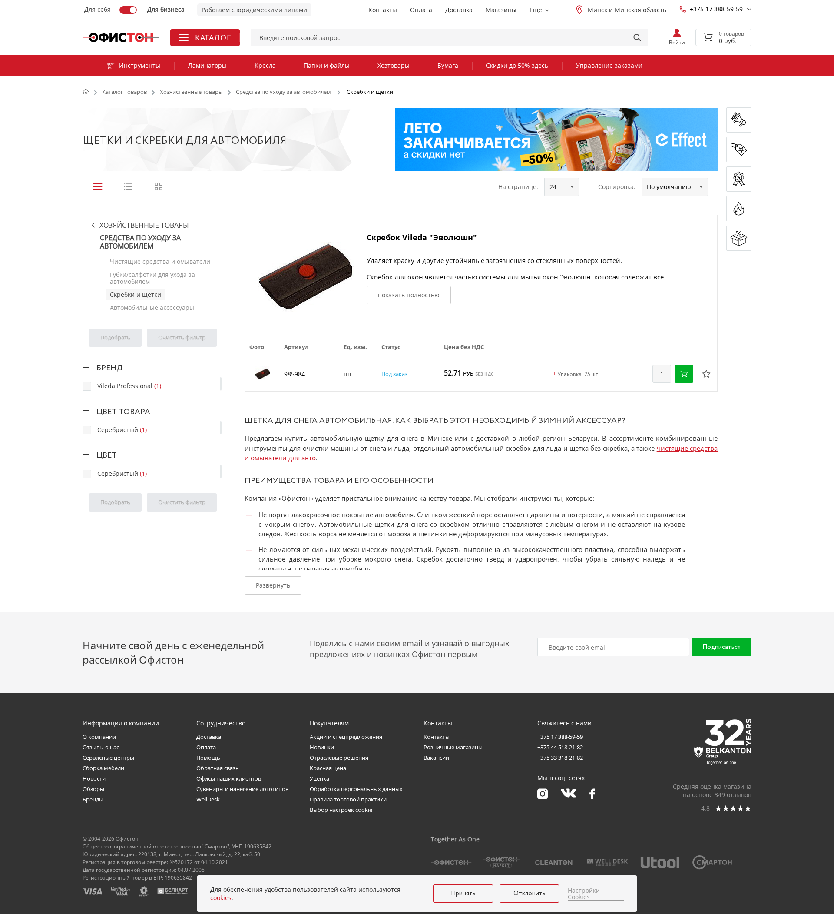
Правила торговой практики (348, 799)
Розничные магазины (453, 747)
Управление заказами (609, 65)
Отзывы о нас (101, 747)
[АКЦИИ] (738, 179)
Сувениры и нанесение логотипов (242, 789)
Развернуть (273, 585)
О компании (99, 737)
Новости (94, 778)
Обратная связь (217, 768)
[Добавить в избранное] (706, 373)
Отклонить (529, 893)
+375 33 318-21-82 (560, 757)
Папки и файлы (327, 65)
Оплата (421, 10)
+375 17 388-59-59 (716, 9)
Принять (463, 893)
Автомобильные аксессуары (152, 307)
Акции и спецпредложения (346, 737)
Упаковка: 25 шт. (576, 375)
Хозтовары (393, 65)
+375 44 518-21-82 (560, 747)
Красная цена (328, 768)
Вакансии (436, 757)
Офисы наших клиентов (228, 778)
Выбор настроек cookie (341, 810)
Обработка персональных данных (356, 789)
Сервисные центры (108, 757)
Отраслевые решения (339, 757)
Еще (536, 10)
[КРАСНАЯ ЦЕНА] (738, 149)
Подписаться (721, 647)
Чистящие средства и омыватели (160, 261)
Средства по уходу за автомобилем (140, 242)
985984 (294, 374)
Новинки (322, 747)
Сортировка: (616, 187)
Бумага (447, 65)
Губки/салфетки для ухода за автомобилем (152, 278)
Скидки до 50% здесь (517, 65)
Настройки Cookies (584, 894)
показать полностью (409, 295)
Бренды (93, 799)
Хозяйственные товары (144, 225)
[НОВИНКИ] (738, 120)
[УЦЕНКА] (738, 238)
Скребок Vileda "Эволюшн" (422, 237)
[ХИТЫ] (738, 208)
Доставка (459, 10)
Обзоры (93, 789)
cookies (221, 898)
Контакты (382, 10)
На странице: (518, 187)
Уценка (319, 778)
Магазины (501, 10)
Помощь (208, 757)
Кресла (265, 65)
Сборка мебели (103, 768)
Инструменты (139, 65)
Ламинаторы (207, 65)
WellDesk (208, 799)
